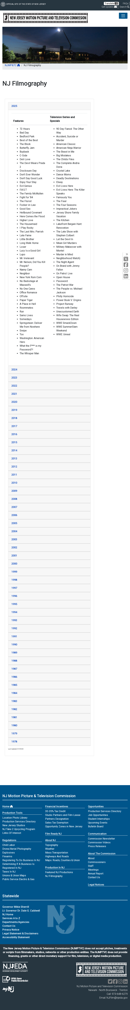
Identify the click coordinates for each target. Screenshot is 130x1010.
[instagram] (126, 270)
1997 (14, 587)
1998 (14, 579)
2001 (14, 555)
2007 (14, 507)
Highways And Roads (57, 856)
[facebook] (126, 265)
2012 (14, 466)
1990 (14, 644)
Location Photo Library (14, 817)
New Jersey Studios (13, 825)
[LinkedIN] (126, 276)
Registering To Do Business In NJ (21, 860)
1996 (14, 596)
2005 (14, 523)
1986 (14, 676)
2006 (14, 515)
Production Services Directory (19, 821)
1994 (14, 612)
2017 (14, 426)
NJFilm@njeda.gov (117, 997)
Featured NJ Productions (59, 872)
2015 (14, 442)
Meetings (93, 869)
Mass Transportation (56, 852)
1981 (14, 717)
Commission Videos (99, 842)
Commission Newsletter (101, 838)
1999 (14, 571)
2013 (14, 458)
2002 (14, 547)
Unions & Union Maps (14, 875)
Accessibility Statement (16, 937)
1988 (14, 660)
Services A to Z (11, 918)
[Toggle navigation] (123, 16)
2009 (14, 490)
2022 (14, 385)
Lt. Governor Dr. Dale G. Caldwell (21, 910)
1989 (14, 652)
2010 (14, 482)
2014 (14, 450)
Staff (91, 865)
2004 (14, 531)
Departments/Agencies (15, 922)
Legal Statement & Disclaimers (20, 933)
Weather (49, 848)
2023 (14, 377)
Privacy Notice (10, 929)
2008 (14, 498)
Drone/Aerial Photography (16, 848)
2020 (14, 401)
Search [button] (123, 7)
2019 (14, 410)
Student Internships (99, 818)
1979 (14, 733)
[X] (126, 259)
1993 (14, 620)
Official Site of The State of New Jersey (26, 4)
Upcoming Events (97, 822)
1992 (14, 628)
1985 (14, 684)
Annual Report (95, 873)
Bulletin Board (95, 826)
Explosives (8, 852)
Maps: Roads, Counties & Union (62, 860)
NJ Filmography (54, 876)
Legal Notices (96, 884)
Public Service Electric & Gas (18, 879)
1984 (14, 693)
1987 (14, 668)
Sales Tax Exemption (56, 822)
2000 (14, 563)
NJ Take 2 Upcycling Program (18, 829)
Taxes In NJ (9, 871)
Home (6, 806)
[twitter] (110, 982)
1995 (14, 604)
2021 (14, 393)
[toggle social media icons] (126, 254)
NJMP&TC (11, 65)
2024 (14, 369)
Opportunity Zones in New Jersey (63, 826)
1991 (14, 636)
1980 (14, 725)
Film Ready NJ (53, 833)
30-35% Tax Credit (55, 811)
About (91, 858)
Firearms (7, 856)
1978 (14, 741)
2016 (14, 434)
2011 (14, 474)
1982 (14, 709)
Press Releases (97, 846)
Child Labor (8, 845)
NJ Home (7, 914)
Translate (110, 3)
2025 (14, 106)
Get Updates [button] (108, 7)
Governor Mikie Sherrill (15, 906)
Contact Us (94, 877)
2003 (14, 539)
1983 (14, 701)
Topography (51, 845)
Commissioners (97, 862)
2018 (14, 418)
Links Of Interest (11, 832)
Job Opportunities (98, 815)
